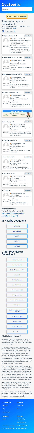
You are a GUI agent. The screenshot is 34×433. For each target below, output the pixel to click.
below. (14, 28)
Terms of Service (21, 422)
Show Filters (9, 31)
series (25, 16)
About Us (5, 405)
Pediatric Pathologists (17, 316)
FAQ (18, 408)
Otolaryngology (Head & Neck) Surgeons (17, 310)
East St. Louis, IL (17, 231)
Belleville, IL (17, 226)
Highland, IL (17, 246)
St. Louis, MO (17, 241)
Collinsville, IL (17, 236)
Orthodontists (17, 305)
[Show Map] (3, 31)
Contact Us (20, 405)
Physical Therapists (17, 326)
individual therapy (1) (10, 216)
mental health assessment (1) (13, 213)
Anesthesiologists (17, 265)
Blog (4, 408)
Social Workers (17, 331)
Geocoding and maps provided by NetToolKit (15, 426)
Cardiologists (17, 275)
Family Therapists (17, 295)
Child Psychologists (17, 280)
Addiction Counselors (17, 259)
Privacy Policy (21, 419)
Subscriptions (6, 412)
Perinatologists (17, 321)
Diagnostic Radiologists (17, 290)
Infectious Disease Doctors (17, 300)
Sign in (4, 419)
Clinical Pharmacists (17, 285)
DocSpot (9, 4)
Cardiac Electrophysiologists (17, 270)
